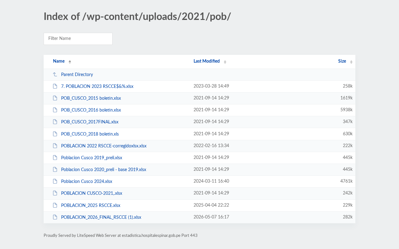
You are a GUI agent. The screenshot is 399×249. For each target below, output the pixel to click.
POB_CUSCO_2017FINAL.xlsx (89, 122)
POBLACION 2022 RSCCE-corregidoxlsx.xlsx (104, 146)
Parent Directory (77, 75)
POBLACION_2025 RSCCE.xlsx (90, 206)
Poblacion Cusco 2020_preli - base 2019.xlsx (103, 170)
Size (342, 61)
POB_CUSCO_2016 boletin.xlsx (91, 110)
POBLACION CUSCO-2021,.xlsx (91, 193)
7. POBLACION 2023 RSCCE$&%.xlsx (97, 86)
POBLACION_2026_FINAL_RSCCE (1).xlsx (101, 217)
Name (59, 61)
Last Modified (207, 61)
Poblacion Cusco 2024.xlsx (86, 182)
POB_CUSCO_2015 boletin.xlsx (91, 98)
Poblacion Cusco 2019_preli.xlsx (91, 158)
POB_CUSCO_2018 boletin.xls (90, 134)
